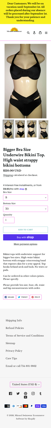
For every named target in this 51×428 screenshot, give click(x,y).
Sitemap (10, 343)
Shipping (8, 175)
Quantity (7, 214)
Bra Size (7, 192)
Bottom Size (9, 203)
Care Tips (11, 358)
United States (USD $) (24, 384)
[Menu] (46, 32)
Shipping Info (14, 320)
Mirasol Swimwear (23, 415)
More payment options (25, 244)
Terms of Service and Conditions (25, 335)
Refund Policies (15, 328)
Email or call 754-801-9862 (21, 366)
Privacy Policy (14, 350)
